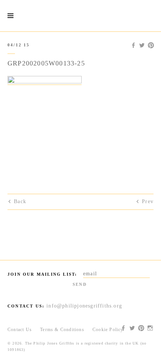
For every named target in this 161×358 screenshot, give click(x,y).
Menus (10, 16)
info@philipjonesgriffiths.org (84, 306)
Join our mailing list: (42, 274)
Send (80, 284)
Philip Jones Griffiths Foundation (80, 16)
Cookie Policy (108, 329)
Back (20, 201)
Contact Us (19, 329)
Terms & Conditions (62, 329)
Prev (148, 201)
